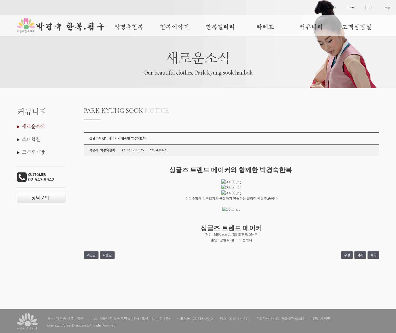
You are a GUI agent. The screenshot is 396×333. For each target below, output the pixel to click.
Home (331, 7)
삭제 (360, 255)
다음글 (107, 255)
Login (349, 7)
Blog (386, 7)
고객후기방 (33, 152)
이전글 (91, 255)
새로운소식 (33, 126)
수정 (347, 255)
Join (368, 7)
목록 (373, 255)
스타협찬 (31, 139)
